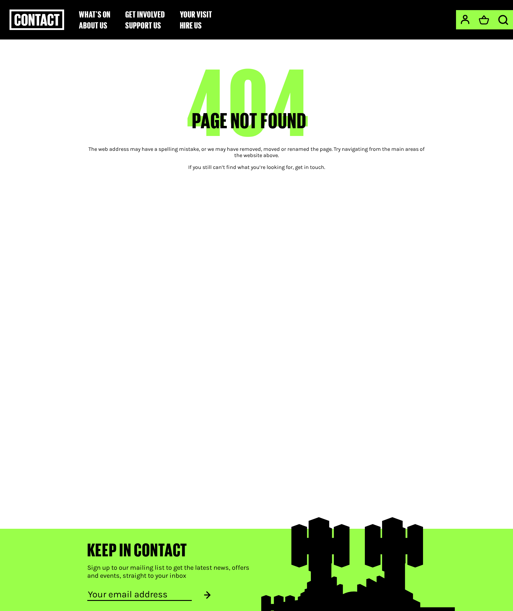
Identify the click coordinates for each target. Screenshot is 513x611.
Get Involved (145, 14)
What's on (94, 14)
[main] (256, 268)
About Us (93, 25)
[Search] (503, 20)
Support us (143, 25)
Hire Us (191, 25)
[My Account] (465, 19)
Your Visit (196, 14)
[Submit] (207, 595)
